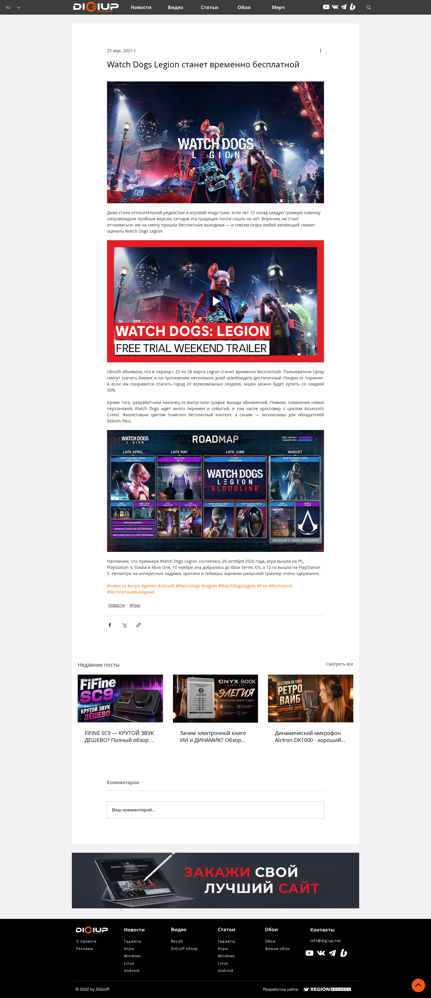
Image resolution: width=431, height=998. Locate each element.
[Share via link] (138, 625)
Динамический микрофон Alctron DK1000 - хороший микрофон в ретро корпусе (309, 736)
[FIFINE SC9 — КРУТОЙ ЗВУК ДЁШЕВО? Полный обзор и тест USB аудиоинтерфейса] (120, 698)
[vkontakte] (335, 7)
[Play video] (215, 301)
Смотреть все (339, 664)
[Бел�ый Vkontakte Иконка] (321, 953)
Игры (135, 605)
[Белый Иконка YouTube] (309, 953)
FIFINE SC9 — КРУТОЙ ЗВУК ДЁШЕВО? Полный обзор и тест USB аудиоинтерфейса (119, 736)
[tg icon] (344, 7)
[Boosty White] (353, 7)
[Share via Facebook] (110, 625)
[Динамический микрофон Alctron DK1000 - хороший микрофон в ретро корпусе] (310, 698)
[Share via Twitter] (124, 625)
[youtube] (326, 7)
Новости (116, 605)
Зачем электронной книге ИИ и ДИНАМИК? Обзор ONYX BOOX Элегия (213, 736)
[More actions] (320, 50)
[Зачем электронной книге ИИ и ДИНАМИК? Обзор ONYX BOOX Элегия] (215, 699)
